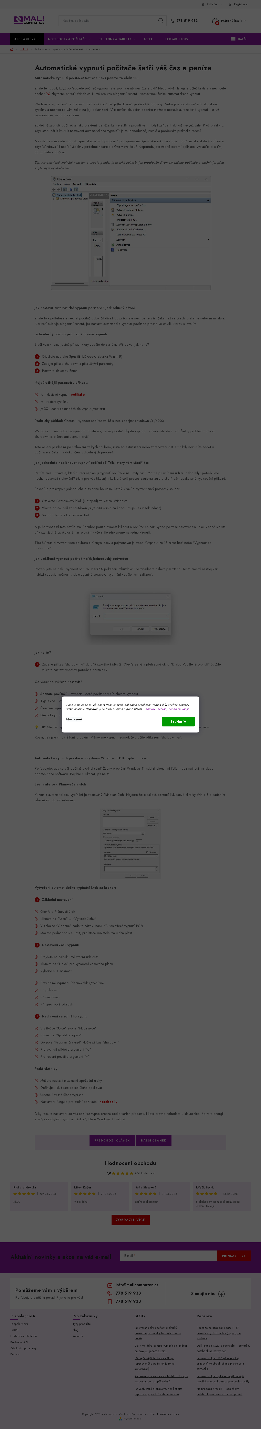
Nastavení (74, 719)
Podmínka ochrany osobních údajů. (166, 709)
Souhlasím (178, 721)
